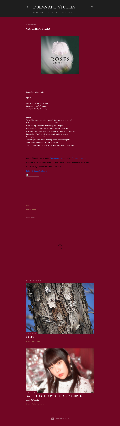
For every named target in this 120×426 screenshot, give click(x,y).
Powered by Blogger (62, 419)
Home (36, 13)
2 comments (36, 341)
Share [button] (28, 206)
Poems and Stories (54, 7)
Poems (54, 13)
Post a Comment (38, 404)
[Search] (92, 6)
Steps (30, 336)
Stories (62, 13)
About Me (45, 13)
